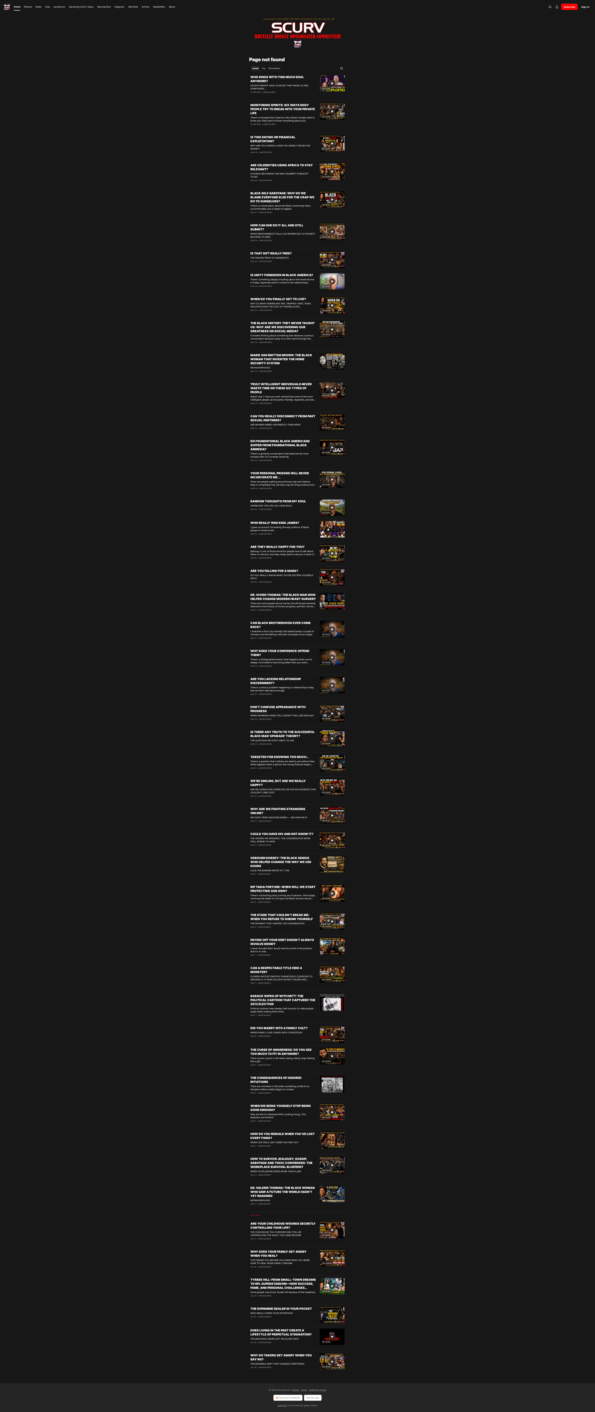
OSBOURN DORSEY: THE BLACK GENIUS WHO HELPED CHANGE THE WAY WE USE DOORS (280, 862)
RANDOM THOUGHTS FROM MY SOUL (278, 501)
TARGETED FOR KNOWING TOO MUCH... (279, 757)
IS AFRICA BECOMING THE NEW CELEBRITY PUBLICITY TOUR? (279, 175)
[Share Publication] (557, 7)
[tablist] (266, 68)
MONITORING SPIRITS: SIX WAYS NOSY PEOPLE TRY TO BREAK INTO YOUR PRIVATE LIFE (282, 109)
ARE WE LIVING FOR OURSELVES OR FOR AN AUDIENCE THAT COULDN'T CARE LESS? (283, 791)
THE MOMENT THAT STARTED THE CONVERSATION (277, 923)
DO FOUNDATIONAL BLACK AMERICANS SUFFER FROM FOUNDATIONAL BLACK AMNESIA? (280, 445)
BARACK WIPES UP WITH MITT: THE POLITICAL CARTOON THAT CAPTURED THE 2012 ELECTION (282, 1000)
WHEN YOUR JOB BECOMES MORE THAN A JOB (275, 1171)
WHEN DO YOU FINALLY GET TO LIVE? (278, 299)
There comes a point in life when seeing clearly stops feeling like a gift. (282, 1060)
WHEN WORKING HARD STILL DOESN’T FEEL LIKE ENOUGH (282, 715)
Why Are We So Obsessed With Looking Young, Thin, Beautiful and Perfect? (278, 1116)
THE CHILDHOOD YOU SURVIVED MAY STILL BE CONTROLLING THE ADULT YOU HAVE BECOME (275, 1233)
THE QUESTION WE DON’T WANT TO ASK (272, 740)
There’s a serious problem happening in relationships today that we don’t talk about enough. (282, 689)
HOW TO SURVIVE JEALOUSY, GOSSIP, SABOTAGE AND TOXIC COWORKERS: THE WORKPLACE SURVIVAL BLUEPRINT (281, 1163)
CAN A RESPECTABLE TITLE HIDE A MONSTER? (276, 970)
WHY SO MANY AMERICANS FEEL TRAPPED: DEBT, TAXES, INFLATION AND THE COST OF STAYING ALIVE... (280, 305)
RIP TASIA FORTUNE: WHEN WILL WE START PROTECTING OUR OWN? (282, 889)
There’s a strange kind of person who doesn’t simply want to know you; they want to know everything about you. (282, 119)
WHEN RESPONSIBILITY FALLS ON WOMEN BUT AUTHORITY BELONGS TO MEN (282, 235)
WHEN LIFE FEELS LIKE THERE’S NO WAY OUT (274, 1142)
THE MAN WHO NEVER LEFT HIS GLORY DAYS (274, 1338)
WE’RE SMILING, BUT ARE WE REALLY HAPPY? (278, 783)
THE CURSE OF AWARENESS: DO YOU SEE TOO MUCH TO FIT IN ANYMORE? (281, 1052)
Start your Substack (289, 1397)
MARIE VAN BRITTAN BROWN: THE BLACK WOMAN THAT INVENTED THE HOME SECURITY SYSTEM (281, 359)
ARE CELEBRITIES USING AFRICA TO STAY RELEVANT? (281, 167)
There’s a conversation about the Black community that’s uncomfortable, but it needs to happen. (280, 207)
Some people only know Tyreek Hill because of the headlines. (283, 1292)
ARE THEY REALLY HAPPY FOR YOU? (277, 547)
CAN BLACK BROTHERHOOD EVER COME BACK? (280, 625)
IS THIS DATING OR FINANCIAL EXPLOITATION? (272, 139)
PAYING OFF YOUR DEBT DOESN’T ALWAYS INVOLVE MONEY (282, 942)
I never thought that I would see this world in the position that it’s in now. (281, 950)
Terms (304, 1389)
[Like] (252, 96)
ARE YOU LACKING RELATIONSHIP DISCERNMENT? (275, 681)
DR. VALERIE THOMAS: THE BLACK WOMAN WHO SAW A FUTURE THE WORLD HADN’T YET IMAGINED (282, 1192)
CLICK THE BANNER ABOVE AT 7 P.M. (270, 870)
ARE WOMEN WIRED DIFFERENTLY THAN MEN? (275, 424)
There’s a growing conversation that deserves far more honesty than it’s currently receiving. (279, 455)
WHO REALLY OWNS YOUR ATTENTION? (271, 1313)
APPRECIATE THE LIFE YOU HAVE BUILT (271, 505)
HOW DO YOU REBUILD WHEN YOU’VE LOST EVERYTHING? (282, 1136)
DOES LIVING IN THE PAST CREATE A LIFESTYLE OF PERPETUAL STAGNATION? (281, 1332)
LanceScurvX (269, 92)
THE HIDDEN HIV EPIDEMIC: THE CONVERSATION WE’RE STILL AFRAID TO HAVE (280, 840)
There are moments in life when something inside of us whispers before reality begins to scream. (279, 1088)
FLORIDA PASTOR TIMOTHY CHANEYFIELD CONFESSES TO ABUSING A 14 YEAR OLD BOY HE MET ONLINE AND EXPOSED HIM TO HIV (281, 978)
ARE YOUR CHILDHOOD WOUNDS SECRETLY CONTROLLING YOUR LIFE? (283, 1225)
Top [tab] (263, 68)
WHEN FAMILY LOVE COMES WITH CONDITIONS (276, 1032)
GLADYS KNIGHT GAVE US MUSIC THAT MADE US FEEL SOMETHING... (279, 87)
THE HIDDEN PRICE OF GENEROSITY (269, 257)
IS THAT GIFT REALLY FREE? (271, 253)
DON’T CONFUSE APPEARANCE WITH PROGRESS (278, 709)
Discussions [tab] (274, 68)
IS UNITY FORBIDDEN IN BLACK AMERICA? (281, 275)
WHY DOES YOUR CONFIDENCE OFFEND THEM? (279, 653)
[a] (332, 83)
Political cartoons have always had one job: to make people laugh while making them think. (281, 1010)
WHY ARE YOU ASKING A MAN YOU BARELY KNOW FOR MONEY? (280, 147)
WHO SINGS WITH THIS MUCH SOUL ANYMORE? (277, 79)
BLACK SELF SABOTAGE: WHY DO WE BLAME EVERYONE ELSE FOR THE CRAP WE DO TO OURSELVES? (282, 197)
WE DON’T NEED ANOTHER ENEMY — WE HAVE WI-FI (278, 817)
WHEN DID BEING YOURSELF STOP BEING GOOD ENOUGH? (280, 1108)
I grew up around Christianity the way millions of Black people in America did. (279, 529)
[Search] (550, 7)
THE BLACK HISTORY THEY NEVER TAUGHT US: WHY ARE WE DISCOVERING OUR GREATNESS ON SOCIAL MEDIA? (282, 327)
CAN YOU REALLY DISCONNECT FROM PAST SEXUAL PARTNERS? (282, 418)
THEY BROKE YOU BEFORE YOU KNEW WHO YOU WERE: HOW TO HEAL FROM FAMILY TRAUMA (280, 1261)
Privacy (295, 1389)
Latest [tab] (255, 68)
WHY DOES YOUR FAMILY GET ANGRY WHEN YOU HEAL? (278, 1254)
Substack (282, 1405)
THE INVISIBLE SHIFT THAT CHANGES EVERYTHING (277, 1363)
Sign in (585, 6)
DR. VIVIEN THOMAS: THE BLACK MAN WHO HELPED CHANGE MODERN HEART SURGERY (283, 597)
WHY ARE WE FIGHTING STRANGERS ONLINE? (277, 811)
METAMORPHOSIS (260, 367)
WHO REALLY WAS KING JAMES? (274, 523)
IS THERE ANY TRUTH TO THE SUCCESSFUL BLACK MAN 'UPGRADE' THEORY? (282, 734)
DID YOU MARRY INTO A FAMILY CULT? (279, 1028)
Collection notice (317, 1389)
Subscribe (569, 6)
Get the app (312, 1397)
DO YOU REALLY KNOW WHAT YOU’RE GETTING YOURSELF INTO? (281, 577)
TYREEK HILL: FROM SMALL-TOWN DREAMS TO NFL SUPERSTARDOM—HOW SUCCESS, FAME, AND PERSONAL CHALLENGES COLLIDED (283, 1284)
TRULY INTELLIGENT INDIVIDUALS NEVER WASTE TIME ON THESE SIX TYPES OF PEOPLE (281, 388)
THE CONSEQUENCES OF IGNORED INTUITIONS (276, 1080)
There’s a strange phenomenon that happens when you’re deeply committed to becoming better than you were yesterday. (281, 661)
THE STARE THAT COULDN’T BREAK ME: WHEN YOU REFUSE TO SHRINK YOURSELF (281, 917)
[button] (17, 7)
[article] (297, 86)
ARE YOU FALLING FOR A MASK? (274, 571)
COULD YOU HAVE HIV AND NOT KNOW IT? (281, 834)
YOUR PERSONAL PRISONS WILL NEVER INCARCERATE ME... (279, 475)
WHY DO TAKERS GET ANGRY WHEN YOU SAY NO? (281, 1357)
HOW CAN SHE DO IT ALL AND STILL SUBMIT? (276, 227)
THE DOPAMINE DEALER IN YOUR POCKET (281, 1309)
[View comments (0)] (273, 96)
